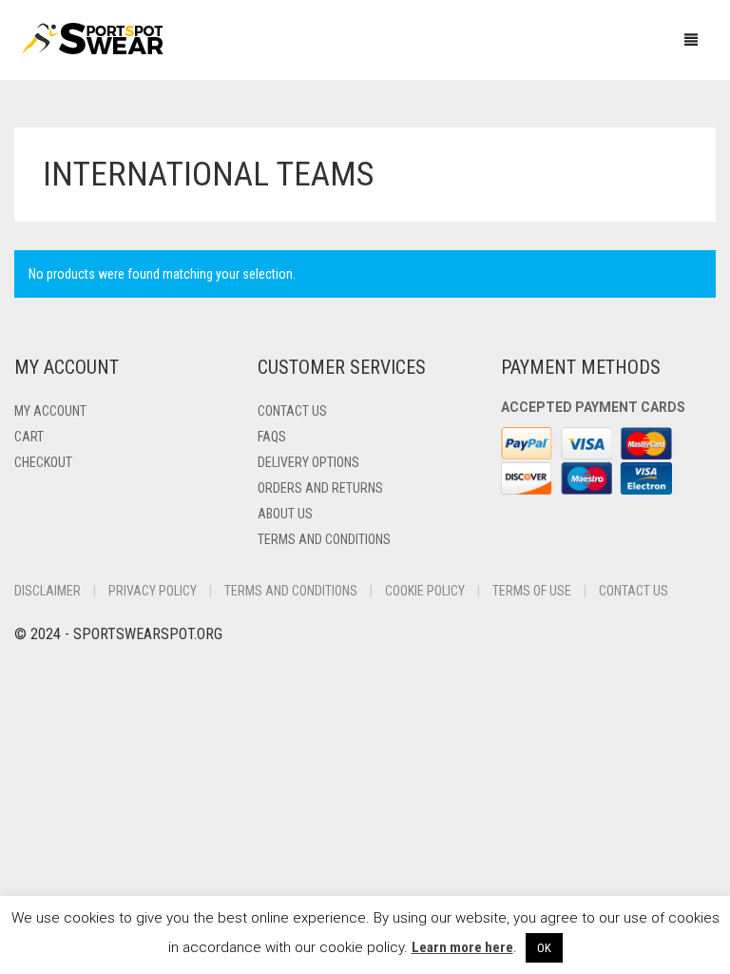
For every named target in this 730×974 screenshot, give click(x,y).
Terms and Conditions (324, 539)
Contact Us (292, 411)
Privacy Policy (152, 590)
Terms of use (531, 590)
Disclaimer (47, 590)
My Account (50, 411)
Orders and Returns (320, 488)
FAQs (272, 436)
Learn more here (462, 947)
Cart (29, 436)
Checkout (43, 462)
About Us (285, 513)
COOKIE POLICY (425, 590)
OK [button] (544, 948)
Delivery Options (308, 462)
